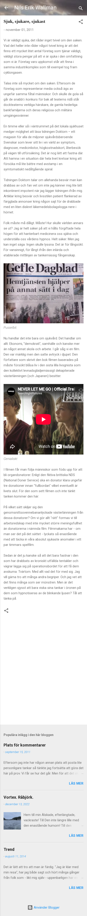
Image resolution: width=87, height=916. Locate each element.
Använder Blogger (46, 907)
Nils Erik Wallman (35, 7)
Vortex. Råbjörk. (18, 797)
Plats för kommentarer (25, 745)
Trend (9, 849)
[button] (80, 22)
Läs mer (76, 783)
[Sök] (80, 9)
